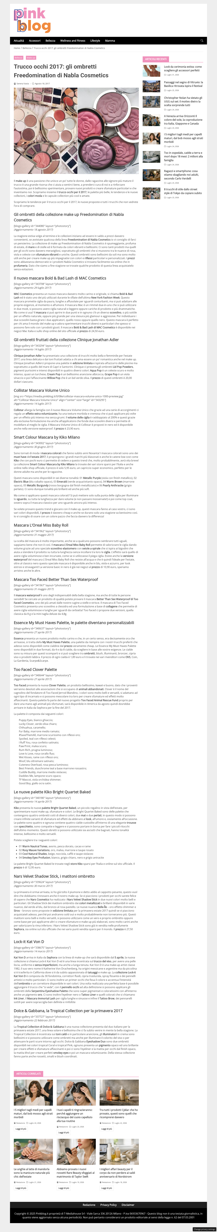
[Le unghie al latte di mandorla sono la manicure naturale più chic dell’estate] (33, 1152)
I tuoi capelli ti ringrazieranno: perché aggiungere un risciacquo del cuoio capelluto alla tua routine (74, 1115)
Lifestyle (95, 40)
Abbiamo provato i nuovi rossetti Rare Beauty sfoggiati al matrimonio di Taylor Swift (76, 1172)
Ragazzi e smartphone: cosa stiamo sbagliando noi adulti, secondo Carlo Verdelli (181, 174)
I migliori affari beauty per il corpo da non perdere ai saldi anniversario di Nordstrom (117, 1172)
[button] (202, 40)
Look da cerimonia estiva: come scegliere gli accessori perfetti (183, 68)
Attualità (19, 40)
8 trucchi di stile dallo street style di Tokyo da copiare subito (183, 191)
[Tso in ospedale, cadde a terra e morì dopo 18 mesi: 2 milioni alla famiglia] (151, 157)
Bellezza (50, 40)
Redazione (89, 1205)
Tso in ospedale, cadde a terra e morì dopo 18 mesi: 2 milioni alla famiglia (183, 156)
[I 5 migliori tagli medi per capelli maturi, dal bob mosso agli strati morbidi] (33, 1093)
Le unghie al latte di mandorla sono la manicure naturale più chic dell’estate (32, 1172)
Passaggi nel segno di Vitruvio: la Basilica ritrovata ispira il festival (183, 83)
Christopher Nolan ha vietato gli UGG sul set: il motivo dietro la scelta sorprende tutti (183, 101)
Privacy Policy (108, 1205)
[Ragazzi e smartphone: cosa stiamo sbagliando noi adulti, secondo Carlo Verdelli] (151, 175)
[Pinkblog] (32, 20)
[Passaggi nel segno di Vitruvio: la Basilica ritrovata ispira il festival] (151, 86)
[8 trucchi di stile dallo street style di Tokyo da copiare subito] (151, 193)
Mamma (110, 40)
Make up (31, 57)
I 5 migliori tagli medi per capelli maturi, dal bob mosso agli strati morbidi (33, 1113)
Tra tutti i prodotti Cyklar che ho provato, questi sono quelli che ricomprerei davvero (119, 1113)
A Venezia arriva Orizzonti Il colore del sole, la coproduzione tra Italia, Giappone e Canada (183, 119)
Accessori (35, 40)
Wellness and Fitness (72, 40)
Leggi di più (21, 1128)
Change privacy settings (204, 1229)
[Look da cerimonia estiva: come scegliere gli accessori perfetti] (151, 71)
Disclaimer (128, 1205)
